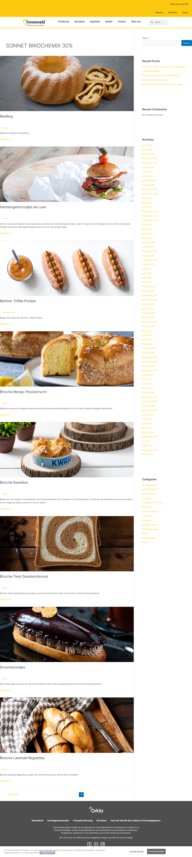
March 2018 (147, 432)
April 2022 (147, 282)
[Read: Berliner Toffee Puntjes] (67, 268)
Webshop (159, 12)
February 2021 (148, 313)
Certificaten (172, 12)
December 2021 (149, 295)
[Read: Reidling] (67, 83)
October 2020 (148, 326)
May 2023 (146, 229)
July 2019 (146, 379)
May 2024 (146, 202)
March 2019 (147, 388)
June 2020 (147, 335)
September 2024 (150, 193)
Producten (63, 21)
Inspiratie (95, 21)
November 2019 (149, 361)
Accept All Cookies (156, 851)
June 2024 (147, 198)
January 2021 (148, 317)
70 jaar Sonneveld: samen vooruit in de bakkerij (164, 66)
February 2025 (149, 180)
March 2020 (147, 344)
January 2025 (148, 185)
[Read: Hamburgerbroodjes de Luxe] (67, 174)
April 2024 (147, 207)
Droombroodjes (12, 667)
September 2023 (150, 220)
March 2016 (147, 454)
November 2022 (149, 251)
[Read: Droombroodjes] (67, 634)
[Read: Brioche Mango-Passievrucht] (67, 359)
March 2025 (147, 176)
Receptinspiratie (149, 524)
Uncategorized (149, 538)
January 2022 (148, 291)
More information (47, 853)
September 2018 (150, 410)
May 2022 (146, 277)
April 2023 (147, 233)
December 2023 (149, 211)
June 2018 (147, 423)
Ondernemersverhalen (152, 502)
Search (145, 38)
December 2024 (149, 189)
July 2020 (146, 330)
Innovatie (146, 498)
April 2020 (147, 339)
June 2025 (147, 171)
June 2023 (147, 224)
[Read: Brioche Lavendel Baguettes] (67, 725)
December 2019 (149, 357)
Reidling (6, 116)
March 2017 (147, 445)
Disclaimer (102, 820)
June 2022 (147, 273)
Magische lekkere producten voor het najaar (162, 84)
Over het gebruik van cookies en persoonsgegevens (136, 820)
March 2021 (147, 308)
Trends (145, 533)
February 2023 (149, 242)
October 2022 (148, 255)
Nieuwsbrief (37, 820)
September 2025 (150, 163)
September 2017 (150, 436)
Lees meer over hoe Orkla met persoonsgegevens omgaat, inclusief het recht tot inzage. (96, 838)
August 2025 (148, 167)
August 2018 (148, 414)
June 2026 (147, 145)
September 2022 (150, 260)
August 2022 (148, 264)
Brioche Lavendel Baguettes (22, 758)
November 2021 (149, 299)
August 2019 (148, 375)
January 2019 (148, 392)
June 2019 (147, 383)
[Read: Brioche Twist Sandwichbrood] (67, 543)
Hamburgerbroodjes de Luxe (23, 207)
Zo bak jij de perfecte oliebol (155, 80)
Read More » (6, 139)
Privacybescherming (83, 820)
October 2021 (148, 304)
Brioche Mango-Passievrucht (23, 392)
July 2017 (146, 441)
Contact (122, 21)
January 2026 (148, 154)
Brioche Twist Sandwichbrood (24, 576)
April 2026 (147, 149)
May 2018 (146, 428)
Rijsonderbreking (150, 529)
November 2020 (149, 322)
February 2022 (149, 286)
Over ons (136, 21)
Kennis (108, 21)
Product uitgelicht (150, 511)
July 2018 (146, 419)
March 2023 (147, 238)
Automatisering (149, 485)
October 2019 (148, 366)
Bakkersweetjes (149, 489)
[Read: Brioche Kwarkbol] (67, 449)
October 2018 (148, 405)
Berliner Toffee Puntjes (18, 301)
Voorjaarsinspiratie (151, 71)
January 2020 (148, 352)
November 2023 (149, 216)
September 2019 (150, 370)
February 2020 (149, 348)
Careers (185, 12)
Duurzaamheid (149, 494)
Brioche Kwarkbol (14, 482)
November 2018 (149, 401)
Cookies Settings (136, 851)
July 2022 (146, 269)
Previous (12, 794)
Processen (147, 507)
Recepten (79, 21)
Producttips (147, 516)
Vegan (145, 542)
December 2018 (149, 397)
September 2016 (150, 450)
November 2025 (149, 158)
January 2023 (148, 246)
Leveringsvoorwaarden (58, 820)
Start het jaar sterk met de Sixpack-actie (160, 75)
